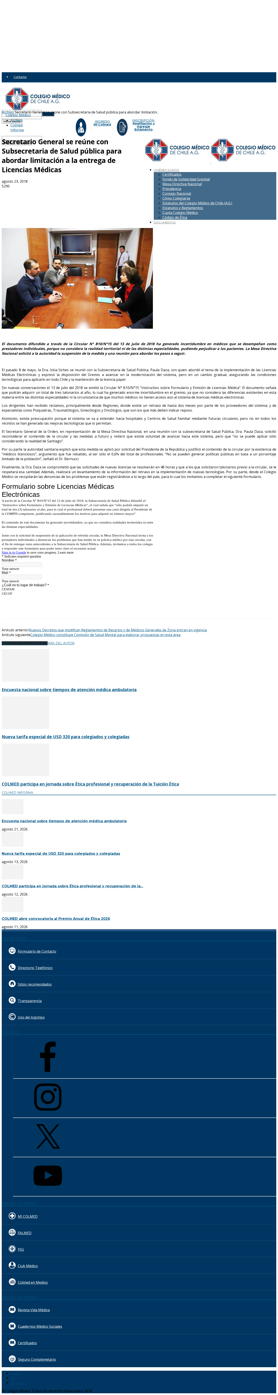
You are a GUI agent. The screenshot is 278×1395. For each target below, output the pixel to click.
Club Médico (28, 1266)
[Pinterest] (73, 193)
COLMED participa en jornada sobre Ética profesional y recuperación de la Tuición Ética (90, 784)
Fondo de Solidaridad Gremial (186, 179)
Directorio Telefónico (35, 967)
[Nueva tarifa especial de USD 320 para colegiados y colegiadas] (25, 727)
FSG (21, 1249)
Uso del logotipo (31, 1017)
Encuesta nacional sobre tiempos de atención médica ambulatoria (69, 689)
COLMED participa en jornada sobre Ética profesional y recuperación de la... (72, 886)
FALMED (24, 1233)
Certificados (172, 174)
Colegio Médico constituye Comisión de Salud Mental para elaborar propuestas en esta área (105, 634)
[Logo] (178, 161)
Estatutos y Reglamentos (182, 207)
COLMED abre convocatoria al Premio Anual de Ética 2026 (56, 919)
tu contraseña (51, 117)
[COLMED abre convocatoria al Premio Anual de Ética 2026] (12, 910)
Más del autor (61, 643)
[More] (104, 193)
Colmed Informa (17, 127)
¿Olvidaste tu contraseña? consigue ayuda (31, 126)
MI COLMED (28, 1216)
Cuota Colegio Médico (180, 212)
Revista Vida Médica (34, 1310)
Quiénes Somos (166, 170)
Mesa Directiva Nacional (182, 184)
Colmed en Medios (33, 1282)
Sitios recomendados (35, 984)
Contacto (20, 77)
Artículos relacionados (25, 643)
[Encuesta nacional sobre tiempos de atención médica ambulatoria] (25, 680)
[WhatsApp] (88, 193)
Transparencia (30, 1000)
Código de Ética (174, 217)
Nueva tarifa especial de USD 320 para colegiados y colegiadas (65, 736)
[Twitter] (57, 193)
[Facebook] (41, 193)
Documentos (165, 222)
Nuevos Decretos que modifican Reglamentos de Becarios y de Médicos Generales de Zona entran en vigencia (118, 630)
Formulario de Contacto (37, 951)
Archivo (16, 120)
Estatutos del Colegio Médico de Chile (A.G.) (197, 203)
